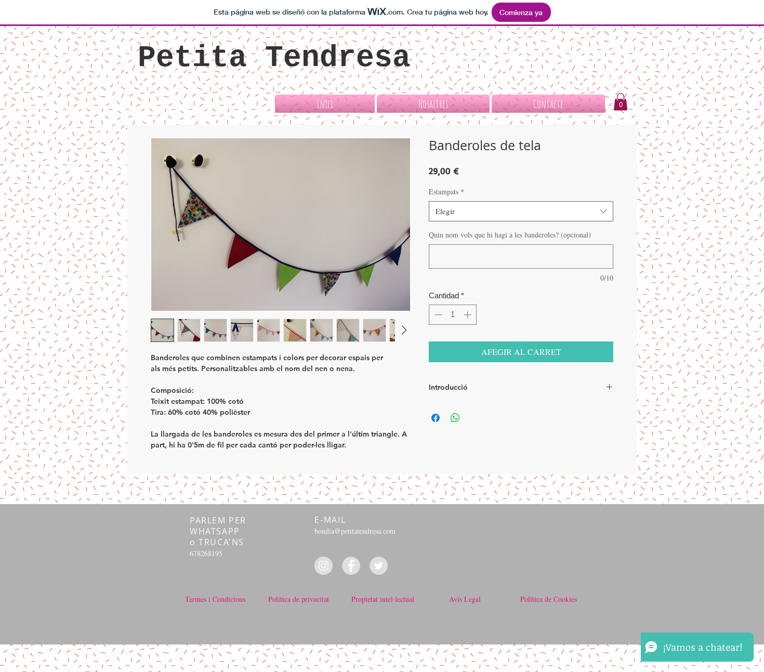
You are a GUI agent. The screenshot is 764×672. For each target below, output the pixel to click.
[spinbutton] (453, 314)
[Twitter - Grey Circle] (379, 566)
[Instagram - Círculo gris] (323, 566)
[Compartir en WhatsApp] (455, 418)
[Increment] (469, 314)
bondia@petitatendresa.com (355, 531)
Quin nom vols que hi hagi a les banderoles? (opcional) (510, 235)
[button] (620, 101)
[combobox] (521, 211)
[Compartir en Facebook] (435, 418)
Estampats (446, 191)
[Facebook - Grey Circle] (351, 566)
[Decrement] (437, 314)
